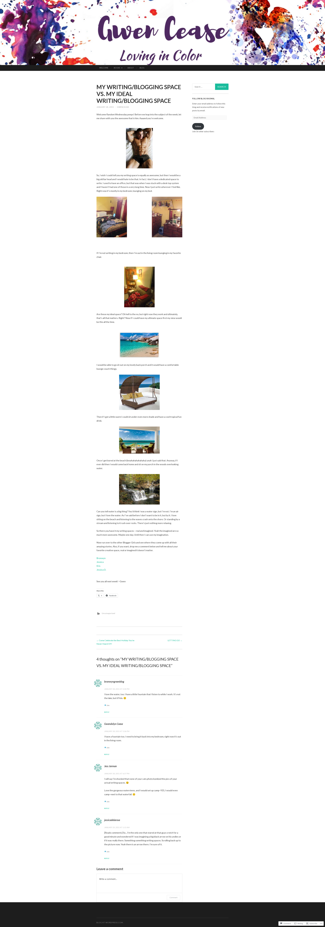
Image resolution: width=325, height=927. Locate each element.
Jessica (100, 562)
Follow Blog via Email (203, 99)
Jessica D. (101, 569)
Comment (173, 897)
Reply (106, 712)
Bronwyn (101, 558)
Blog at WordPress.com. (109, 922)
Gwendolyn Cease (113, 723)
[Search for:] (210, 87)
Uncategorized (108, 613)
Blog (142, 68)
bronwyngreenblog (114, 681)
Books (117, 68)
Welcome (103, 68)
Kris (98, 565)
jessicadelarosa (112, 819)
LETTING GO (175, 640)
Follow (198, 126)
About (130, 68)
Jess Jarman (110, 766)
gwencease (123, 107)
